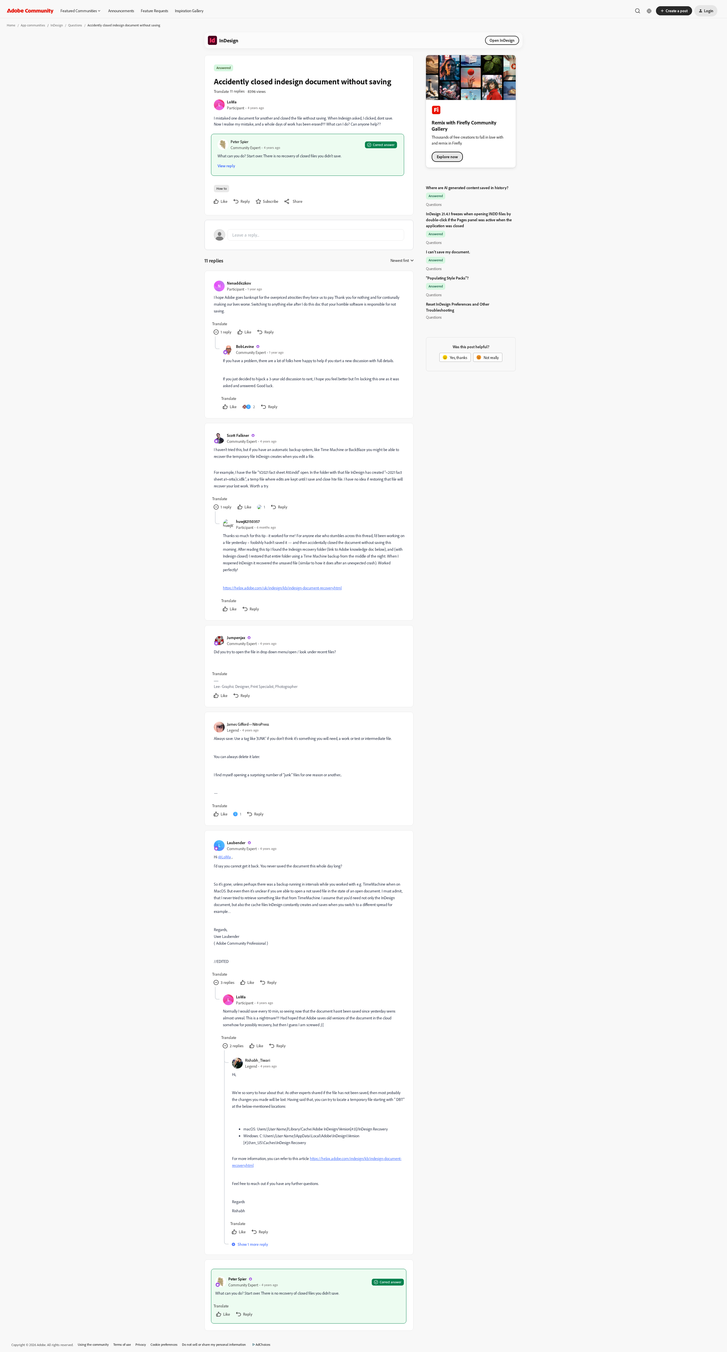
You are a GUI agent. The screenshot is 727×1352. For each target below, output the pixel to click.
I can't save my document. (448, 251)
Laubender (236, 842)
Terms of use (122, 1344)
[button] (674, 10)
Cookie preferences (164, 1344)
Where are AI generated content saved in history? (467, 187)
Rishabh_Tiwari (257, 1060)
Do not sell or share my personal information (214, 1344)
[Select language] (649, 10)
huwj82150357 (248, 521)
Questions (75, 25)
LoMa (232, 101)
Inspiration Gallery (189, 10)
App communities (33, 25)
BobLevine (245, 346)
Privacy (140, 1344)
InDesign (57, 25)
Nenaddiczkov (239, 283)
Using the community (93, 1344)
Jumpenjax (236, 637)
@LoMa (224, 856)
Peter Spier (239, 141)
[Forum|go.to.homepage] (30, 10)
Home (11, 25)
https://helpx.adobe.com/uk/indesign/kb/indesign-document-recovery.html (282, 587)
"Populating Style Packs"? (447, 278)
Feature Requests (154, 10)
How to (221, 188)
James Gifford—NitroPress (248, 724)
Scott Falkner (238, 435)
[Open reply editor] (309, 235)
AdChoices (263, 1344)
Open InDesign (502, 40)
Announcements (121, 10)
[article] (308, 308)
